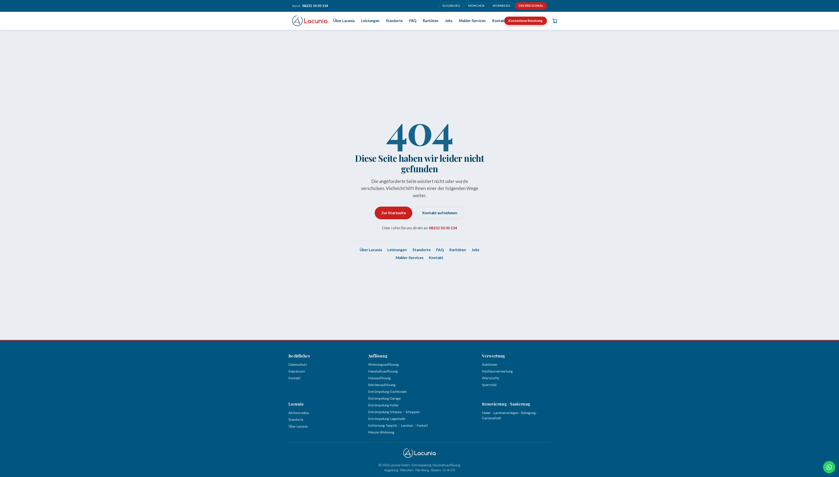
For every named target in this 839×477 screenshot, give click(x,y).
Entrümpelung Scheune (385, 412)
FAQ (412, 21)
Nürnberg (501, 5)
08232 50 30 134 (443, 228)
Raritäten (430, 21)
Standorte (394, 21)
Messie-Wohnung (381, 432)
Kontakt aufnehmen (439, 213)
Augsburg (451, 5)
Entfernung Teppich (382, 425)
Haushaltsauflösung (383, 371)
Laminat (407, 425)
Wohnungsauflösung (383, 364)
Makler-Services (472, 21)
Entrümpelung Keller (383, 405)
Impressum (296, 371)
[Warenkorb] (555, 21)
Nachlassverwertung (497, 371)
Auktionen (489, 364)
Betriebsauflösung (381, 385)
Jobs (448, 21)
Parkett (422, 425)
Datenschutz (297, 364)
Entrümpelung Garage (384, 398)
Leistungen (370, 21)
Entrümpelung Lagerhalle (386, 419)
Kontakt (499, 21)
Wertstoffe (490, 378)
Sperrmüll (489, 385)
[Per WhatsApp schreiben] (829, 467)
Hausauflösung (379, 378)
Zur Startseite (393, 213)
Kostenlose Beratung (525, 21)
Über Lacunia (344, 21)
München (476, 5)
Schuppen (413, 412)
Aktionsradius (298, 413)
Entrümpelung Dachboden (387, 391)
